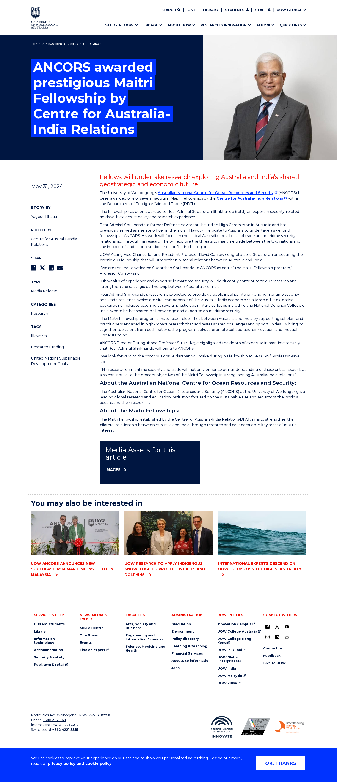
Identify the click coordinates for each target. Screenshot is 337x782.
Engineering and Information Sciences (144, 637)
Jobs (175, 668)
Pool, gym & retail (49, 665)
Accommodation (48, 650)
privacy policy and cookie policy (80, 763)
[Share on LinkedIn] (51, 267)
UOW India (226, 669)
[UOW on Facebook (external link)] (267, 626)
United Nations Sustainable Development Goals (56, 361)
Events (86, 643)
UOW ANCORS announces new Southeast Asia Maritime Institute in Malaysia (72, 569)
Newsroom (53, 44)
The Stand (89, 635)
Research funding (47, 347)
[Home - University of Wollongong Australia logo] (44, 18)
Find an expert (92, 650)
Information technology (44, 641)
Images (113, 470)
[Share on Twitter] (42, 267)
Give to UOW (274, 663)
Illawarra (39, 336)
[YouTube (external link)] (286, 627)
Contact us (273, 648)
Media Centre (77, 44)
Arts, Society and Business (141, 626)
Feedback (272, 656)
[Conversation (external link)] (286, 637)
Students (234, 10)
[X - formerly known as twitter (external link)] (277, 626)
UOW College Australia (237, 631)
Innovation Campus (234, 624)
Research (39, 313)
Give (192, 10)
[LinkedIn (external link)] (277, 637)
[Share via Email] (60, 267)
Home (35, 44)
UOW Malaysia (229, 676)
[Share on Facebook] (33, 267)
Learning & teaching (189, 646)
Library (210, 10)
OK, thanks (280, 763)
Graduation (181, 624)
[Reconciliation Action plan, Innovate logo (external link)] (221, 727)
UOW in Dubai (229, 650)
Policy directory (185, 639)
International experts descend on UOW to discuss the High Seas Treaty (259, 566)
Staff (260, 10)
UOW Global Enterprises (227, 659)
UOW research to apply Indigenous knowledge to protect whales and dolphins (164, 569)
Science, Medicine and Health (145, 648)
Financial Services (187, 653)
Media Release (44, 291)
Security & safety (49, 657)
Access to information (191, 661)
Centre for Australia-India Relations (250, 198)
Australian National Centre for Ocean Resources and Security (215, 193)
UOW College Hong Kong (234, 641)
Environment (182, 631)
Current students (49, 624)
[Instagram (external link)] (267, 637)
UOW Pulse (227, 683)
